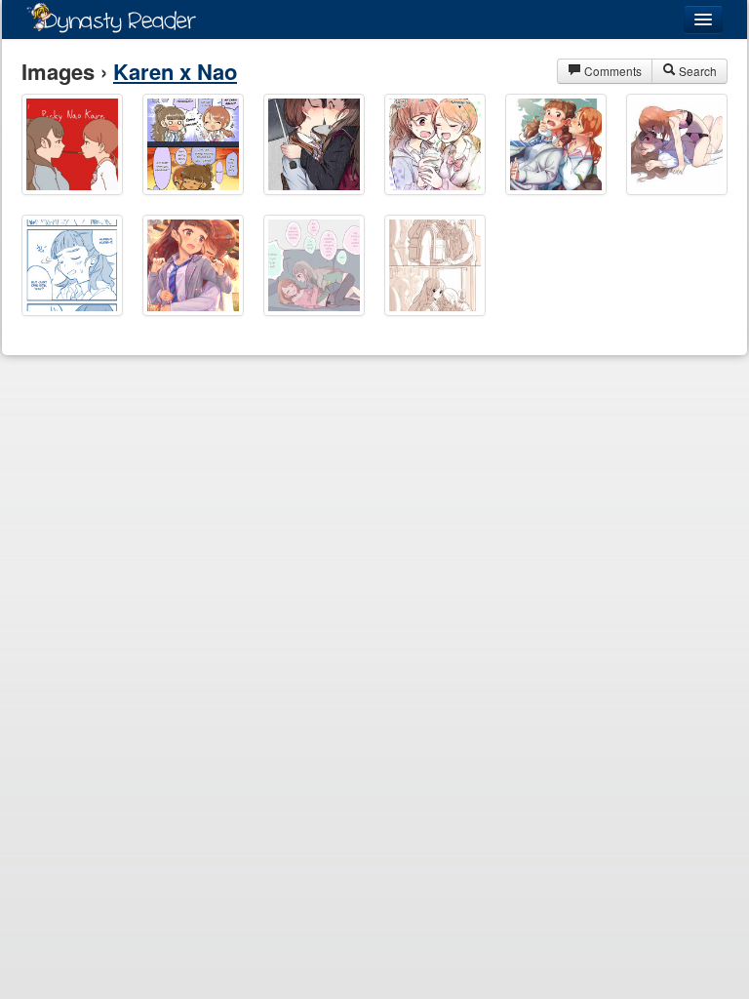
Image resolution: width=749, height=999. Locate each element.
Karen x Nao (175, 71)
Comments (611, 70)
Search (696, 70)
